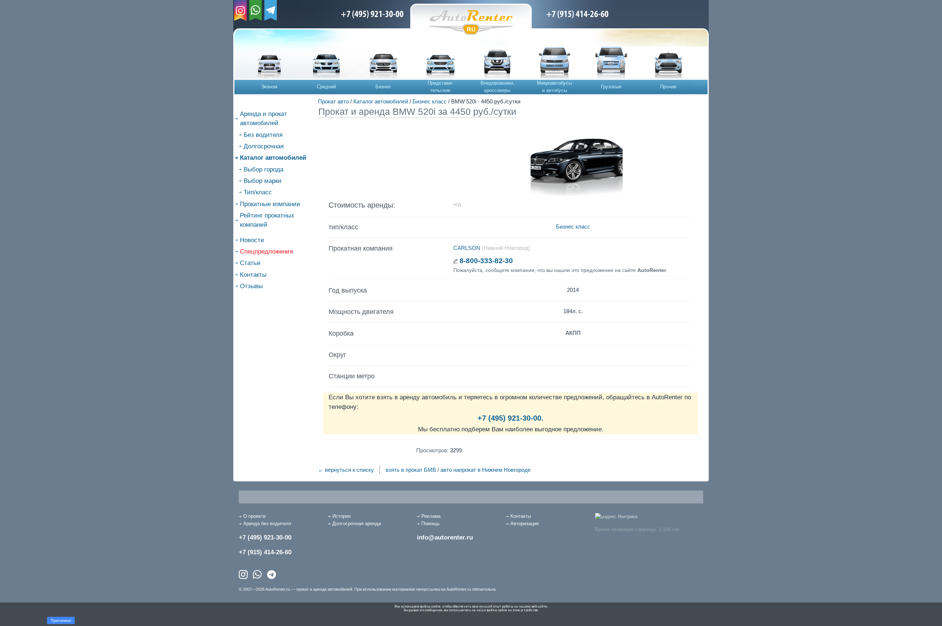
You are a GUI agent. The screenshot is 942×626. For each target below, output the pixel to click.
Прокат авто (333, 101)
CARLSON (466, 248)
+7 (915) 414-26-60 (265, 552)
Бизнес (383, 86)
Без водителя (263, 134)
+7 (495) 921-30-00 (265, 537)
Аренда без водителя (267, 523)
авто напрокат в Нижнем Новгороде (485, 470)
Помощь (430, 523)
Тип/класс (258, 192)
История (341, 516)
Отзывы (251, 286)
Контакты (253, 274)
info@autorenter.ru (445, 537)
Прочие (668, 86)
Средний (326, 86)
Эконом (269, 86)
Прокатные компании (270, 204)
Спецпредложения (266, 251)
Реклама (430, 516)
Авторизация (524, 523)
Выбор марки (262, 180)
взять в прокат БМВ (411, 470)
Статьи (250, 262)
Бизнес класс (429, 101)
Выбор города (263, 169)
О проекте (254, 516)
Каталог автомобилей (380, 101)
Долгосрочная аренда (356, 523)
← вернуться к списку (346, 470)
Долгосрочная (264, 146)
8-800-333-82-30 (486, 261)
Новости (252, 240)
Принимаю (61, 620)
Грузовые (611, 86)
